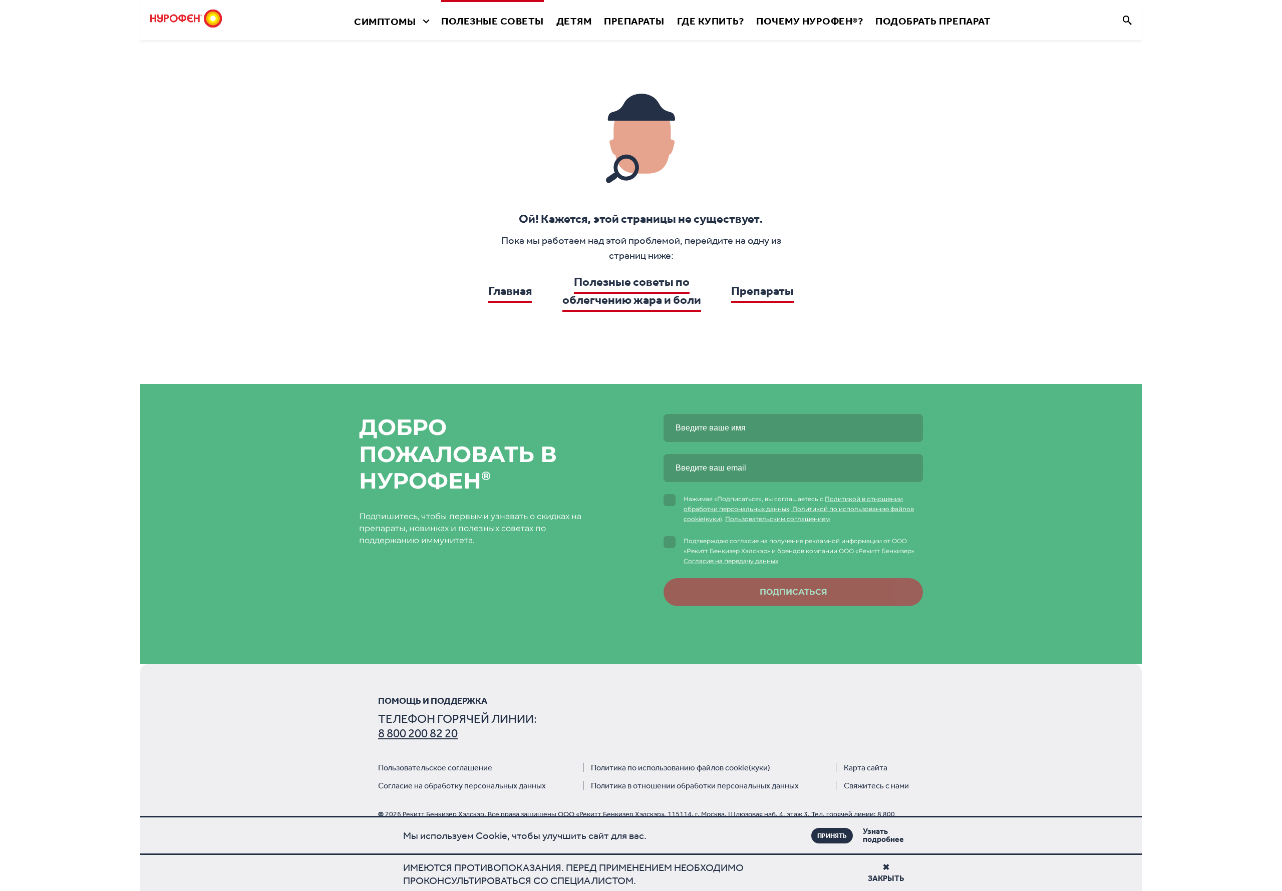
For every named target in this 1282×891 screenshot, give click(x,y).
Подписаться (793, 592)
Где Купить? (710, 21)
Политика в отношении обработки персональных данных (695, 785)
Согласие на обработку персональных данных (462, 785)
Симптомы (385, 22)
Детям (574, 21)
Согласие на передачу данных (731, 561)
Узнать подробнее (868, 835)
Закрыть (886, 878)
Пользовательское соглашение (435, 767)
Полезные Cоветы (492, 21)
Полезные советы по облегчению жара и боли (631, 291)
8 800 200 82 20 (418, 733)
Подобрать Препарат (933, 21)
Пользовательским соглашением (777, 519)
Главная (510, 291)
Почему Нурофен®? (809, 21)
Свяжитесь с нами (876, 785)
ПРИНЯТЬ (832, 835)
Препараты (634, 21)
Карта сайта (865, 767)
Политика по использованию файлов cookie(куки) (680, 767)
